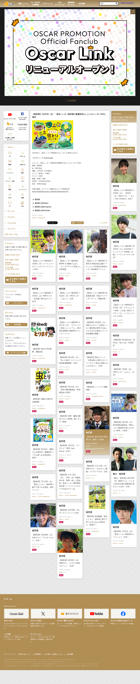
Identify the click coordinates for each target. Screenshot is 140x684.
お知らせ (22, 164)
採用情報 (37, 654)
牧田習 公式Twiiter (42, 203)
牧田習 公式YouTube (42, 210)
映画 (22, 198)
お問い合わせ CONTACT (16, 280)
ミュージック (22, 189)
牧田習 (37, 199)
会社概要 (70, 654)
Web (22, 206)
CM (22, 181)
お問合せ (124, 150)
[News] (16, 147)
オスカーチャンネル (10, 119)
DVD (9, 198)
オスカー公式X (35, 621)
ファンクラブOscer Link (22, 128)
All (10, 156)
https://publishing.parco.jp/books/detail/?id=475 (50, 192)
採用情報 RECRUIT (16, 324)
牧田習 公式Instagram (43, 207)
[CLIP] (16, 234)
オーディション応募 (16, 352)
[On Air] (16, 211)
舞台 (22, 173)
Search (116, 3)
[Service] (16, 228)
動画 (9, 164)
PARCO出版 (48, 158)
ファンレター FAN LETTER (16, 303)
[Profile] (16, 217)
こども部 (7, 634)
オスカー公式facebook (22, 118)
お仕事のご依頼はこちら (10, 138)
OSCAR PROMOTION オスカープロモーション (9, 3)
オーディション (36, 634)
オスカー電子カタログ (10, 128)
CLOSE (103, 222)
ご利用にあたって (23, 654)
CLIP (77, 222)
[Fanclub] (16, 223)
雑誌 (9, 189)
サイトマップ (9, 654)
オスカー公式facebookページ (121, 621)
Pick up (22, 156)
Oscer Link (8, 621)
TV (10, 206)
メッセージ (9, 173)
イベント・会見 (10, 181)
